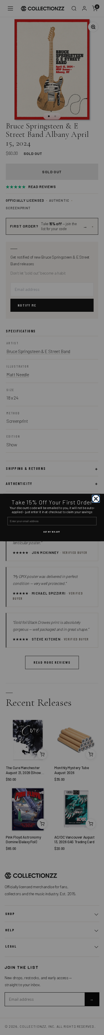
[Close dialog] (96, 498)
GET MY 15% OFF (52, 532)
